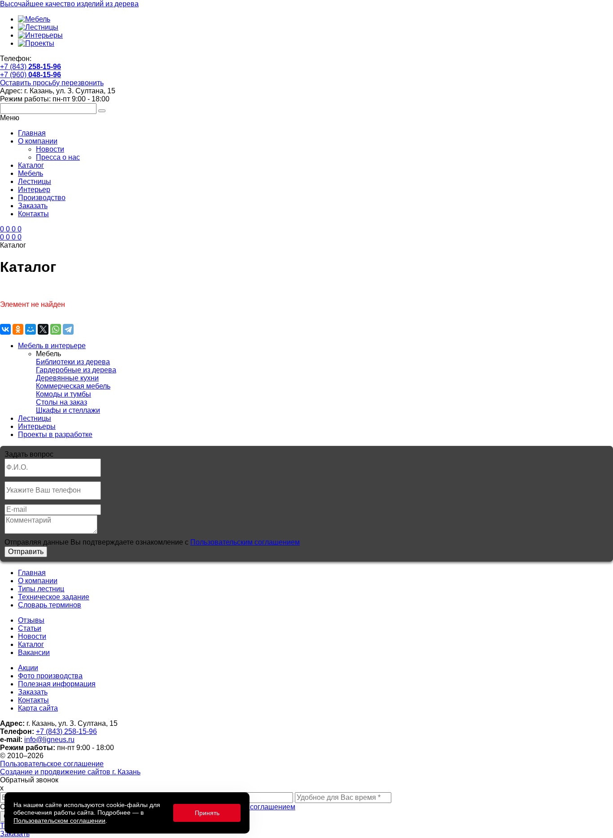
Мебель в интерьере (52, 345)
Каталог (31, 165)
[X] (43, 329)
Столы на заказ (61, 402)
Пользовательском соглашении (59, 820)
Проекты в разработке (55, 434)
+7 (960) (30, 75)
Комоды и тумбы (63, 394)
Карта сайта (38, 708)
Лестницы (34, 181)
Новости (50, 149)
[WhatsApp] (55, 329)
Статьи (29, 628)
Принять (207, 812)
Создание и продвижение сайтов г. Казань (70, 772)
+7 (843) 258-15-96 (66, 731)
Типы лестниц (41, 589)
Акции (28, 668)
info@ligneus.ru (49, 739)
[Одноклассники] (18, 329)
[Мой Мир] (30, 329)
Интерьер (34, 189)
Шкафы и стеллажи (68, 410)
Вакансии (34, 652)
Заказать (33, 206)
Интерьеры (37, 426)
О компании (37, 141)
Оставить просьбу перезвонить (52, 83)
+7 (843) (30, 66)
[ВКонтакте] (5, 329)
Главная (32, 133)
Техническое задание (53, 597)
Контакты (33, 214)
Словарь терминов (49, 605)
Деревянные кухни (67, 378)
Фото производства (50, 676)
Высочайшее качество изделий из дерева (69, 4)
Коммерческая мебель (73, 386)
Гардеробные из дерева (76, 370)
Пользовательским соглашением (245, 542)
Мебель (30, 173)
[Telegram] (68, 329)
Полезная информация (57, 684)
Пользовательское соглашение (52, 764)
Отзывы (31, 620)
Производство (42, 197)
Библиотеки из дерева (73, 362)
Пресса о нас (58, 157)
